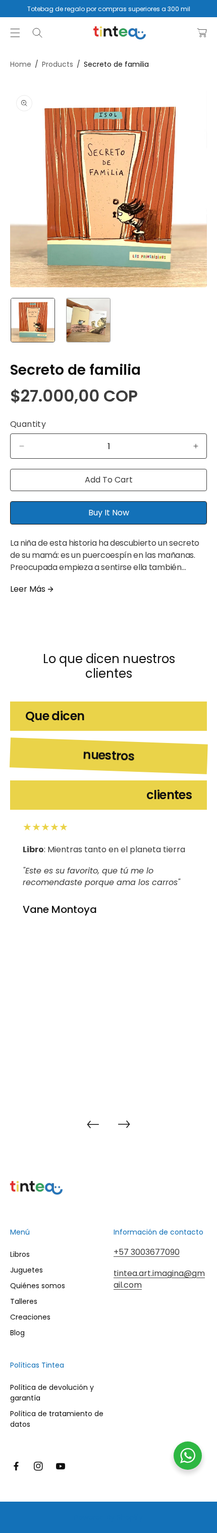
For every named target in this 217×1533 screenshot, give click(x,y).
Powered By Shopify (108, 1517)
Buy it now (108, 512)
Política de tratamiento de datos (56, 1419)
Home (20, 64)
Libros (20, 1254)
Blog (17, 1333)
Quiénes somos (37, 1286)
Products (57, 64)
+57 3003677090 (147, 1252)
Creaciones (30, 1317)
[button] (15, 33)
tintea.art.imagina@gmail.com (159, 1278)
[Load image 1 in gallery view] (33, 320)
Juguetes (26, 1270)
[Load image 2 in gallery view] (88, 320)
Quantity (28, 424)
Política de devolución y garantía (52, 1392)
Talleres (23, 1301)
